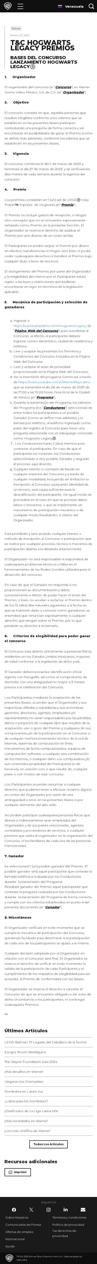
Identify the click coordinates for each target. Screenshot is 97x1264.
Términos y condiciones (69, 1217)
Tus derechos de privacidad (64, 1233)
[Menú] (20, 6)
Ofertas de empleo (19, 1232)
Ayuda (10, 1246)
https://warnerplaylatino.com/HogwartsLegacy (50, 326)
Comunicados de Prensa (23, 1224)
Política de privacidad (68, 1224)
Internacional (15, 1239)
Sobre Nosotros (16, 1217)
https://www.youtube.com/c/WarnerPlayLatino (54, 382)
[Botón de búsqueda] (91, 6)
